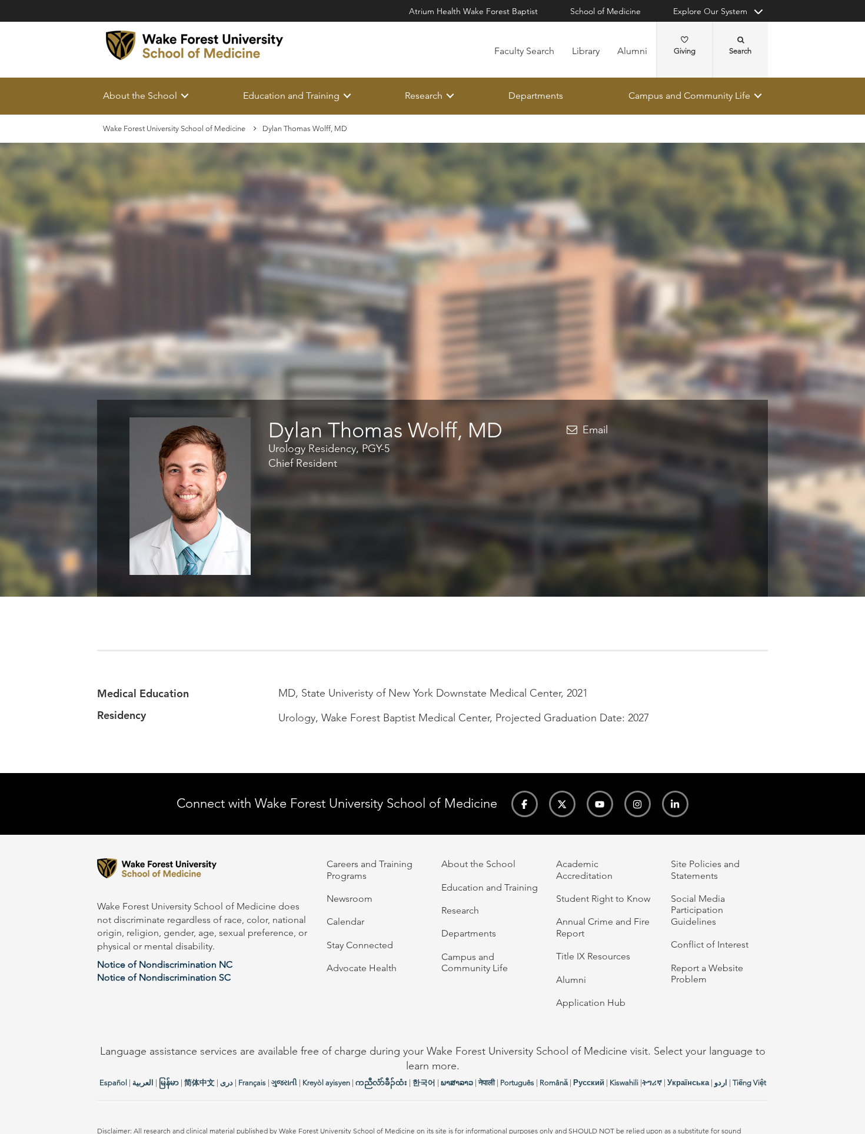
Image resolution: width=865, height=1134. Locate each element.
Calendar (345, 921)
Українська (688, 1082)
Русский (588, 1082)
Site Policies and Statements (705, 869)
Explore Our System (710, 11)
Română (554, 1082)
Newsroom (349, 898)
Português (517, 1082)
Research (424, 95)
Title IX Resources (593, 956)
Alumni (632, 50)
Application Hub (591, 1002)
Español (113, 1082)
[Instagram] (637, 804)
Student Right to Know (603, 898)
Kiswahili (624, 1082)
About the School (140, 95)
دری (226, 1082)
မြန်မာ (169, 1082)
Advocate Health (362, 968)
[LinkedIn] (675, 804)
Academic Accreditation (584, 869)
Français (252, 1082)
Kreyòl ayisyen (326, 1082)
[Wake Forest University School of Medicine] (194, 45)
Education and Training (291, 95)
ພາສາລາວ (457, 1082)
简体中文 (199, 1082)
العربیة (143, 1082)
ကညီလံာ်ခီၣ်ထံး (381, 1082)
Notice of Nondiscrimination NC (164, 964)
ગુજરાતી (284, 1082)
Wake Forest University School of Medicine (174, 128)
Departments (535, 95)
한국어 (423, 1082)
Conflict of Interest (709, 944)
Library (586, 50)
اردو (720, 1082)
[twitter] (562, 804)
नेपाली (486, 1082)
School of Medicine (605, 11)
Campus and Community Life (689, 95)
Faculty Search (524, 50)
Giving (685, 50)
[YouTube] (600, 804)
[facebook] (524, 804)
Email (595, 430)
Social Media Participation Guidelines (698, 910)
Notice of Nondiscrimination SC (164, 977)
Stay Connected (360, 945)
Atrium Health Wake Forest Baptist (473, 11)
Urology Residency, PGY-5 (329, 449)
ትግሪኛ (652, 1082)
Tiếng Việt (749, 1082)
